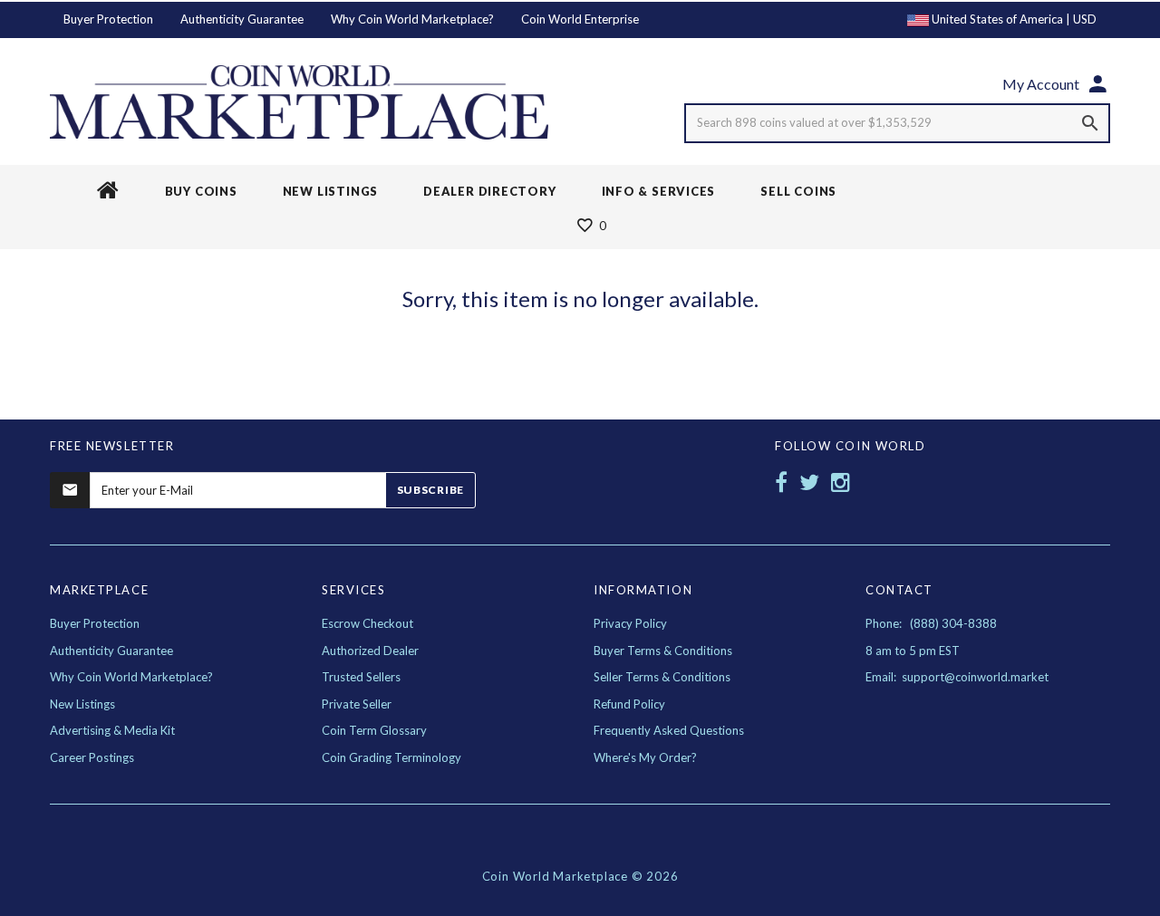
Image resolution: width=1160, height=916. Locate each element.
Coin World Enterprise (580, 19)
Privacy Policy (630, 623)
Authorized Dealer (370, 650)
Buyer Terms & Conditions (663, 650)
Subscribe (430, 490)
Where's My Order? (645, 757)
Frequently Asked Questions (669, 730)
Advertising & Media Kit (112, 730)
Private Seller (357, 704)
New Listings (82, 704)
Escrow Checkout (367, 623)
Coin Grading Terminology (391, 757)
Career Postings (92, 757)
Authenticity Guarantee (242, 19)
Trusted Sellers (361, 677)
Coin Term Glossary (374, 730)
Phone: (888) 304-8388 (931, 623)
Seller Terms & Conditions (662, 677)
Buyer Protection (108, 19)
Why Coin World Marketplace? (412, 19)
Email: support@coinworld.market (957, 677)
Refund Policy (629, 704)
